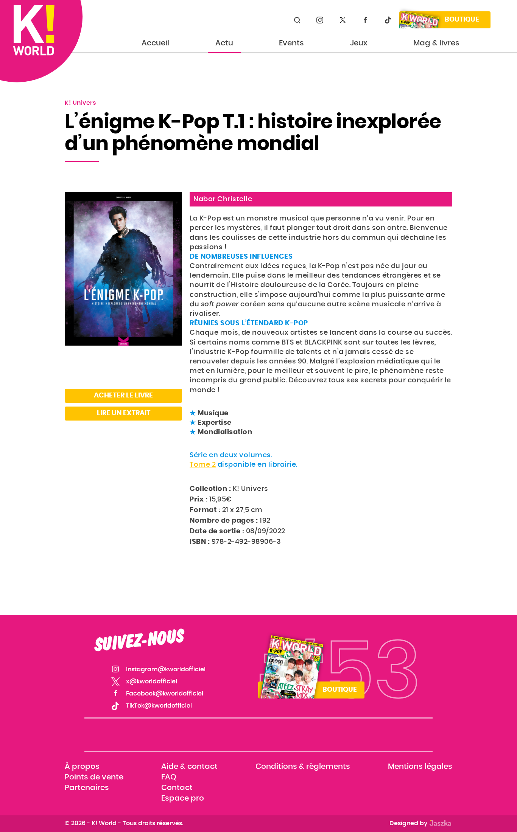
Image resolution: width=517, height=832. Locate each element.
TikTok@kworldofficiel (388, 20)
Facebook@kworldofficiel (365, 20)
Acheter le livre (123, 395)
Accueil (155, 43)
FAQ (168, 777)
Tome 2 (203, 464)
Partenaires (87, 788)
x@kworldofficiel (342, 20)
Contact (177, 788)
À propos (82, 766)
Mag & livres (436, 43)
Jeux (359, 43)
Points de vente (94, 777)
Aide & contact (189, 766)
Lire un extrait (123, 413)
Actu (224, 43)
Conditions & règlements (302, 766)
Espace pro (182, 799)
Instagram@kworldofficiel (320, 20)
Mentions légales (420, 766)
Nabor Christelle (222, 199)
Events (291, 43)
